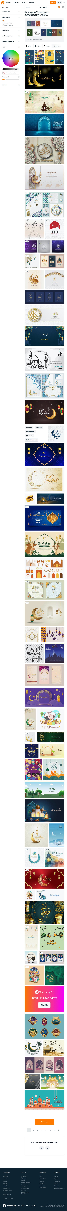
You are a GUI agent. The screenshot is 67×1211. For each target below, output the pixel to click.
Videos (23, 2)
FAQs (41, 1176)
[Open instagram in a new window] (21, 1205)
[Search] (59, 7)
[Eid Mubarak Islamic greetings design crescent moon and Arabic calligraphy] (36, 835)
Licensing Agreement (24, 1177)
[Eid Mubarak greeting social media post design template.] (54, 229)
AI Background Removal (7, 1195)
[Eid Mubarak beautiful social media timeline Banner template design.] (44, 518)
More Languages (58, 1188)
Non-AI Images (8, 25)
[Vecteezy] (2, 2)
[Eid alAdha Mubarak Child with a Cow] (31, 957)
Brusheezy (5, 1176)
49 (54, 1130)
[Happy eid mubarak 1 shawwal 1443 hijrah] (34, 975)
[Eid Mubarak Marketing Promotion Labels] (44, 1026)
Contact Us (42, 1179)
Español (56, 1179)
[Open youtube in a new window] (34, 1205)
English (56, 1176)
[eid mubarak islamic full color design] (30, 895)
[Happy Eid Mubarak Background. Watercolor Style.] (54, 857)
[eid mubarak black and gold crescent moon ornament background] (44, 77)
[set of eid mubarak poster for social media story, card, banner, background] (51, 957)
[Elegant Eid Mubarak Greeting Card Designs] (44, 386)
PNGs (38, 46)
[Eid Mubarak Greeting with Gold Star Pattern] (44, 479)
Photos (16, 2)
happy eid (29, 427)
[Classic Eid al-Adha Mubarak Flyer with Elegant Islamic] (44, 544)
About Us (42, 1181)
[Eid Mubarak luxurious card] (44, 246)
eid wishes (39, 427)
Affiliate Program (25, 1182)
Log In (59, 2)
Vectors (8, 2)
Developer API (6, 1188)
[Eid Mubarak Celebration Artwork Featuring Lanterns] (44, 912)
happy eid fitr (30, 431)
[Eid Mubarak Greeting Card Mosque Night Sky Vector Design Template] (56, 835)
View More (52, 32)
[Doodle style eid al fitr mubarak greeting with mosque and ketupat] (34, 229)
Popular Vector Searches (25, 1185)
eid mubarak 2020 (59, 46)
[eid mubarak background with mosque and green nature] (44, 790)
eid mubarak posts (31, 440)
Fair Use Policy (59, 1206)
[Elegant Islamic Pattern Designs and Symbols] (44, 568)
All (5, 20)
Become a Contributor (43, 1186)
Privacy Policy (51, 1206)
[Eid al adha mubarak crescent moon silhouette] (33, 1048)
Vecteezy (5, 1179)
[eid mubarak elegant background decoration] (31, 751)
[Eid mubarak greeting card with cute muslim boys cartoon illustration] (50, 719)
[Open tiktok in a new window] (29, 1205)
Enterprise (5, 1183)
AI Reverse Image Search (7, 1191)
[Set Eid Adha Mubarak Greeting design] (44, 590)
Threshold (5, 77)
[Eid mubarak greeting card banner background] (50, 895)
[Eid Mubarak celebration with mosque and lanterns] (34, 653)
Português (57, 1181)
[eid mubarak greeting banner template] (50, 737)
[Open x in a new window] (32, 1205)
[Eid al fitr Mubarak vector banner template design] (44, 879)
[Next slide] (61, 46)
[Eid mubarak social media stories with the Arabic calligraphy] (52, 261)
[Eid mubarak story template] (31, 937)
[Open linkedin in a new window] (24, 1205)
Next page (44, 1122)
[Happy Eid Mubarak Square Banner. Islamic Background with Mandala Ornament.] (32, 634)
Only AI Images (8, 23)
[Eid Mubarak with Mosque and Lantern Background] (52, 1081)
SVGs (29, 46)
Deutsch (56, 1183)
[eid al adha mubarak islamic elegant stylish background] (53, 1048)
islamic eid (29, 436)
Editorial (31, 2)
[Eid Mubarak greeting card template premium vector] (44, 315)
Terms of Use (43, 1206)
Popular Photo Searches (25, 1189)
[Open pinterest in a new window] (27, 1205)
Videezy (5, 1181)
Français (56, 1186)
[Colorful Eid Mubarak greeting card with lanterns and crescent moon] (52, 634)
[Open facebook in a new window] (19, 1205)
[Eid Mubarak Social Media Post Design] (54, 653)
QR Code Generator (8, 1198)
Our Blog (42, 1183)
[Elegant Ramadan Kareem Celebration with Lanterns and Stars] (44, 697)
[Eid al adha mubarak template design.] (44, 102)
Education (5, 1186)
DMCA (23, 1180)
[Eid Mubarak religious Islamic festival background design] (34, 279)
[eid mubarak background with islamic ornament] (44, 336)
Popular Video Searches (25, 1193)
